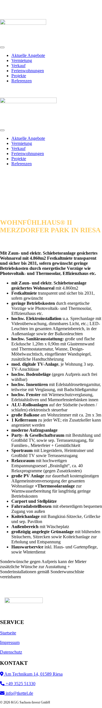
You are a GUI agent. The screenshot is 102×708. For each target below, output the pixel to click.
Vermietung (21, 60)
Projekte (18, 75)
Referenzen (21, 80)
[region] (51, 192)
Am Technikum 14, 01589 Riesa (33, 674)
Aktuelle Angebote (28, 55)
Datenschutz (11, 652)
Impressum (10, 642)
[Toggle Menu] (2, 47)
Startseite (8, 632)
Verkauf (18, 65)
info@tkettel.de (19, 693)
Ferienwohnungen (27, 70)
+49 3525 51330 (20, 683)
